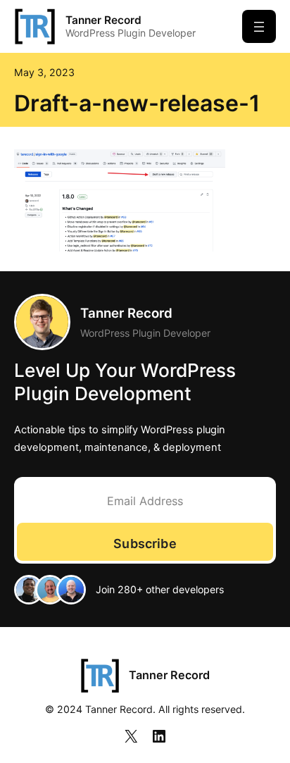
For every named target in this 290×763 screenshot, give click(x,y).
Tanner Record (103, 20)
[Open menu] (259, 26)
